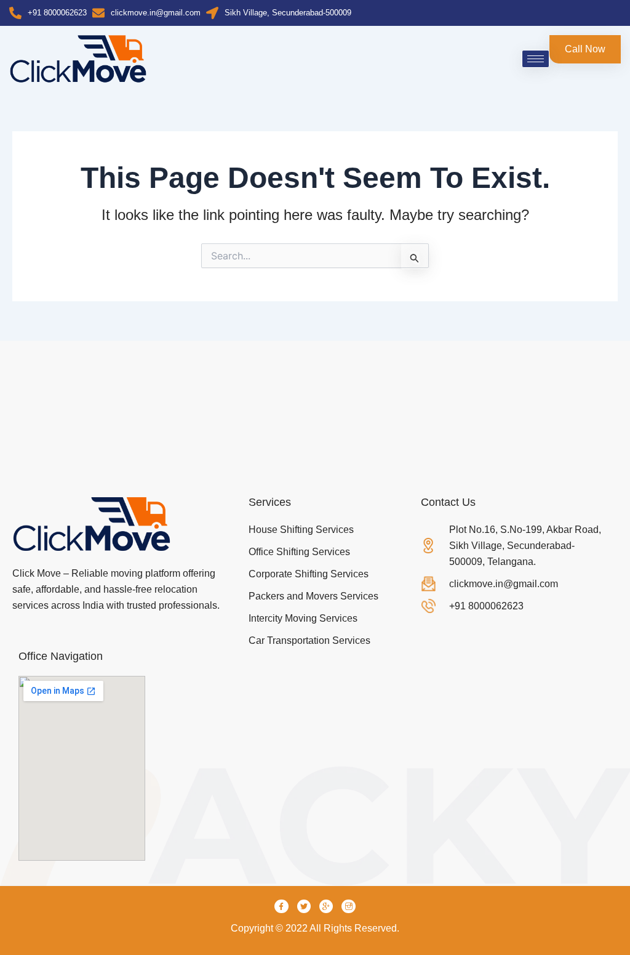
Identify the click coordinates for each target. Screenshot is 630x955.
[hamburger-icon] (535, 59)
